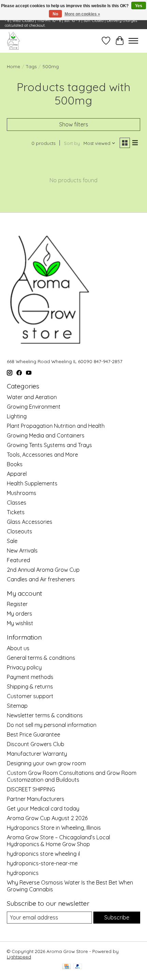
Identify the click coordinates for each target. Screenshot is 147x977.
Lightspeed (19, 957)
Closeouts (19, 531)
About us (18, 648)
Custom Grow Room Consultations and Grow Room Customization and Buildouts (71, 776)
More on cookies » (82, 14)
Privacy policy (24, 667)
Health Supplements (32, 483)
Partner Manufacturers (35, 798)
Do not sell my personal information (51, 724)
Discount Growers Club (35, 744)
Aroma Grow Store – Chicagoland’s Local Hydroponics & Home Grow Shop (58, 841)
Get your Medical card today (43, 808)
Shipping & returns (30, 686)
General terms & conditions (41, 657)
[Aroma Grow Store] (13, 40)
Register (17, 604)
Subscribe (116, 917)
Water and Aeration (32, 397)
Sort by (72, 143)
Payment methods (30, 676)
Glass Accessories (29, 521)
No (55, 14)
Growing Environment (34, 406)
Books (15, 464)
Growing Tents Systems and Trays (49, 445)
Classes (16, 502)
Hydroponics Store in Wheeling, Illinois (54, 827)
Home (13, 66)
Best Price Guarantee (33, 734)
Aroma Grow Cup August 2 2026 (47, 818)
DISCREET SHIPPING (31, 789)
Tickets (16, 512)
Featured (18, 560)
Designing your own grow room (46, 763)
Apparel (17, 473)
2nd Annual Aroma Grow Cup (43, 569)
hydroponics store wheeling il (43, 853)
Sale (12, 540)
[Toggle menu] (133, 41)
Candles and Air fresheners (41, 579)
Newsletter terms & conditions (45, 715)
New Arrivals (22, 550)
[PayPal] (77, 967)
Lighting (17, 416)
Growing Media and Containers (45, 435)
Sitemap (17, 705)
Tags (31, 66)
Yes (138, 5)
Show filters (73, 124)
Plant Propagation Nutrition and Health (56, 425)
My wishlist (20, 623)
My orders (19, 613)
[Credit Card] (66, 967)
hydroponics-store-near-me (42, 863)
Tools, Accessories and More (42, 454)
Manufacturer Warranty (37, 753)
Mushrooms (21, 493)
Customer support (30, 696)
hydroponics (23, 872)
